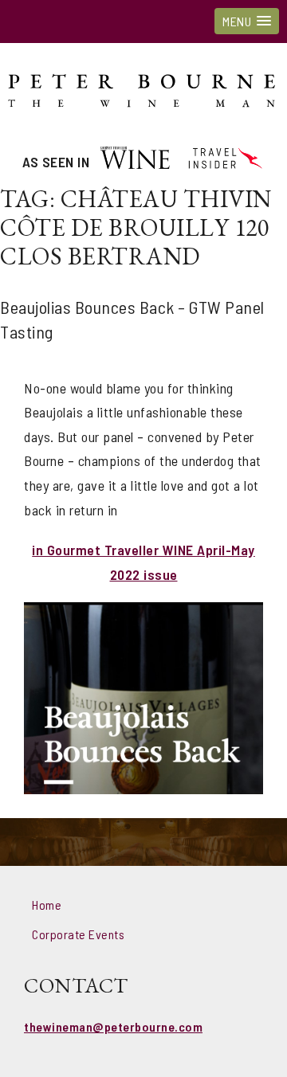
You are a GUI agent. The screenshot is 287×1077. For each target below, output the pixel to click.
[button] (246, 21)
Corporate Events (78, 934)
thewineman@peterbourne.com (113, 1026)
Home (46, 904)
